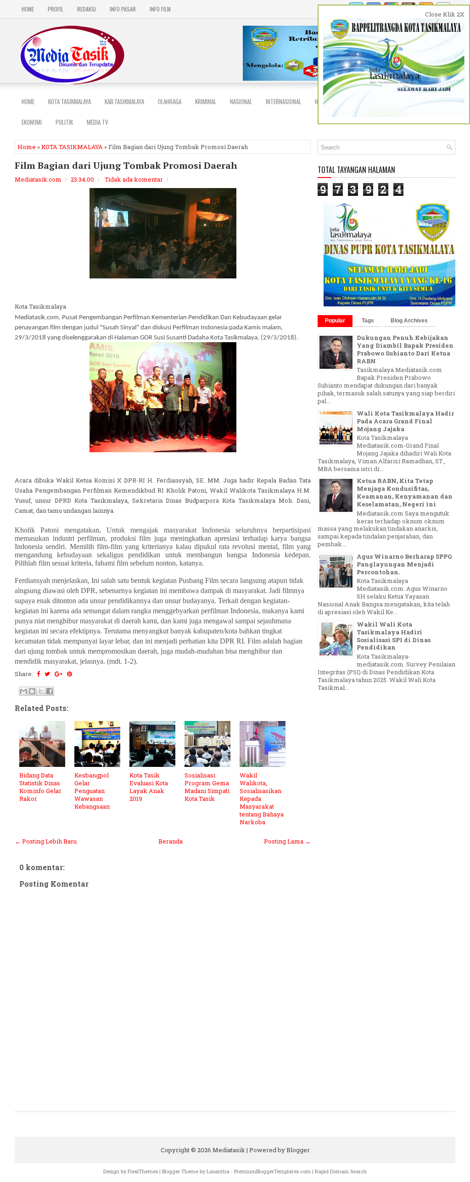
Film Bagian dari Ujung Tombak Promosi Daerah (126, 166)
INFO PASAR (123, 9)
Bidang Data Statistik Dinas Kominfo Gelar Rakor (40, 787)
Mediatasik (229, 1150)
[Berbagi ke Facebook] (49, 691)
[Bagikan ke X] (40, 691)
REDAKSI (86, 9)
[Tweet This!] (47, 674)
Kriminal (205, 101)
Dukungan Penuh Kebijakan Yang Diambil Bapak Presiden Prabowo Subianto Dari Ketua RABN (405, 349)
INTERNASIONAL (283, 101)
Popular (335, 320)
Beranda (170, 841)
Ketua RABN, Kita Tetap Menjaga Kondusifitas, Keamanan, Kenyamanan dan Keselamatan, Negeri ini (405, 492)
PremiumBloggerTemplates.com (272, 1171)
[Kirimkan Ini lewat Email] (23, 691)
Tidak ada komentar (134, 179)
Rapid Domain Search (341, 1171)
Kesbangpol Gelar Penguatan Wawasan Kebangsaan (92, 790)
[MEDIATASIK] (390, 304)
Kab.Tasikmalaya (124, 101)
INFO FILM (160, 9)
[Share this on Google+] (58, 674)
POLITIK (64, 122)
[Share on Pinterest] (69, 674)
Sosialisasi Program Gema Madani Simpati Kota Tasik (207, 787)
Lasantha (218, 1171)
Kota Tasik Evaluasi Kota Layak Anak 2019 (148, 787)
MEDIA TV (97, 122)
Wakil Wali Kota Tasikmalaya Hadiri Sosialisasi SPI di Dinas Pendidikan (394, 636)
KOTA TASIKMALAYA (72, 147)
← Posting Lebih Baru (46, 841)
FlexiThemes (143, 1171)
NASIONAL (241, 101)
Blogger (298, 1150)
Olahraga (169, 101)
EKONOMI (32, 122)
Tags (368, 320)
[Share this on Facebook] (38, 674)
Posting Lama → (287, 841)
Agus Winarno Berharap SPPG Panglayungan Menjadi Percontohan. (404, 564)
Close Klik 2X (444, 14)
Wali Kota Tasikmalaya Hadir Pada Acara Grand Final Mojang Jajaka (405, 421)
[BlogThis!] (32, 691)
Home (28, 9)
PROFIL (55, 9)
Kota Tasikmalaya (69, 101)
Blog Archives (409, 320)
